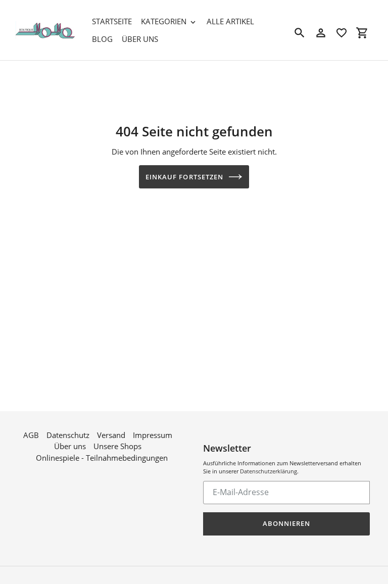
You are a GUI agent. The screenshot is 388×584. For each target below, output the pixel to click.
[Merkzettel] (341, 32)
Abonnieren (286, 523)
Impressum (152, 435)
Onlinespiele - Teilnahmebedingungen (102, 458)
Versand (111, 435)
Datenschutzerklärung (268, 471)
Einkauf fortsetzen (184, 176)
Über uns (70, 446)
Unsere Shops (117, 446)
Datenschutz (67, 435)
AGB (31, 435)
